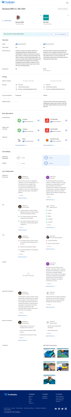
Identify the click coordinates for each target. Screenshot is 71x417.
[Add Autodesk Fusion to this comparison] (66, 140)
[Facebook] (59, 409)
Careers (30, 399)
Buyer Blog (44, 398)
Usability (4, 163)
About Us (31, 396)
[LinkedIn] (66, 409)
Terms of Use (7, 408)
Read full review (22, 198)
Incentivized (21, 195)
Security (13, 408)
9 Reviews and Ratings (47, 24)
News (30, 401)
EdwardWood (52, 236)
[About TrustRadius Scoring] (17, 44)
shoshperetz (52, 205)
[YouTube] (56, 409)
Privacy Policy (19, 408)
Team (30, 398)
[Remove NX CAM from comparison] (68, 15)
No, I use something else (60, 34)
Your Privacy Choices (28, 408)
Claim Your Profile (60, 398)
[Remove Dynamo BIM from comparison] (40, 15)
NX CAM (46, 22)
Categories (44, 396)
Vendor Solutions (59, 396)
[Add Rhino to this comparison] (38, 140)
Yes (51, 34)
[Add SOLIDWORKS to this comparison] (66, 120)
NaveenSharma (53, 176)
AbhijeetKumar (25, 176)
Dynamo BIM (20, 22)
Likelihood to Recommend (5, 157)
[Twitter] (62, 409)
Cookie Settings (7, 409)
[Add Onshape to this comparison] (38, 120)
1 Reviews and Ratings (20, 24)
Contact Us (31, 403)
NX (46, 181)
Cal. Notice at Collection (40, 408)
